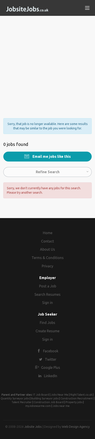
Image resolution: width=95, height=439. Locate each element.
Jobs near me (61, 405)
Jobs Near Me (59, 394)
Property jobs (74, 402)
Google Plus (50, 367)
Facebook (50, 351)
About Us (47, 249)
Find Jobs (47, 323)
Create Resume (47, 331)
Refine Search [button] (47, 172)
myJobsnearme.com (38, 405)
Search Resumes (47, 294)
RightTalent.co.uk (81, 394)
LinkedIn (50, 376)
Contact (47, 241)
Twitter (50, 359)
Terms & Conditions (48, 258)
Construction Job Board (49, 402)
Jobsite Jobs (33, 426)
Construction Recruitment (77, 398)
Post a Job (47, 286)
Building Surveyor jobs (45, 398)
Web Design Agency (76, 426)
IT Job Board (41, 394)
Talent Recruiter (21, 402)
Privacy (47, 266)
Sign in (47, 303)
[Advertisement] (47, 63)
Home (47, 233)
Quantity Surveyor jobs (15, 398)
